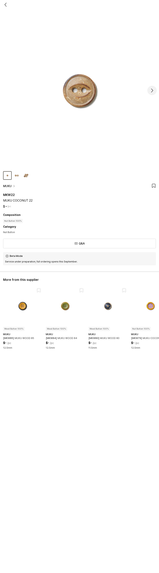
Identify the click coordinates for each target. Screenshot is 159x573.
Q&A (82, 243)
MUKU (7, 186)
